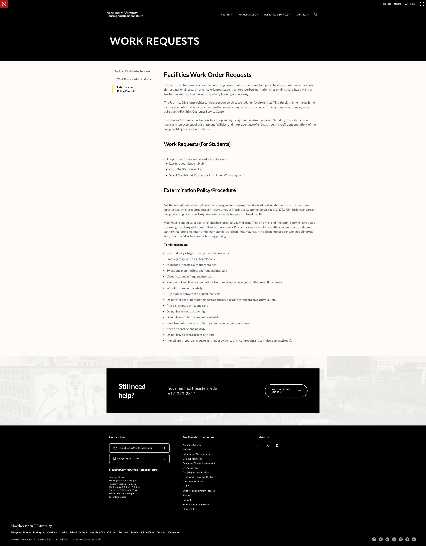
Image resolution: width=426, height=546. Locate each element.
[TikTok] (414, 539)
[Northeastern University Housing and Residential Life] (124, 14)
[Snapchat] (407, 539)
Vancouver (173, 532)
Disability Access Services (196, 472)
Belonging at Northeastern (196, 454)
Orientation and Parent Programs (200, 490)
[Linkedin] (394, 539)
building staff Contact (281, 390)
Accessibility (61, 539)
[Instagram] (401, 539)
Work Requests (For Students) (134, 78)
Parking (187, 495)
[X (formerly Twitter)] (381, 539)
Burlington (38, 532)
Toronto (161, 532)
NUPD (186, 486)
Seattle (134, 532)
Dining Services (191, 468)
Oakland (111, 532)
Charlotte (52, 532)
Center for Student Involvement (199, 463)
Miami (73, 532)
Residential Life (247, 14)
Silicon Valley (147, 532)
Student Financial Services (196, 504)
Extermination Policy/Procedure (127, 88)
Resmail (187, 500)
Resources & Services (276, 14)
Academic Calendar (193, 445)
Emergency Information (21, 539)
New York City (97, 532)
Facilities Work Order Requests (132, 71)
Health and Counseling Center (198, 477)
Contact (301, 14)
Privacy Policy (44, 539)
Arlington (16, 532)
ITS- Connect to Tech (193, 481)
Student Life (189, 509)
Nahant (83, 532)
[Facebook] (374, 539)
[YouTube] (387, 539)
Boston (27, 532)
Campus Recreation (193, 458)
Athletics (187, 449)
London (63, 532)
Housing (225, 14)
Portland (123, 532)
